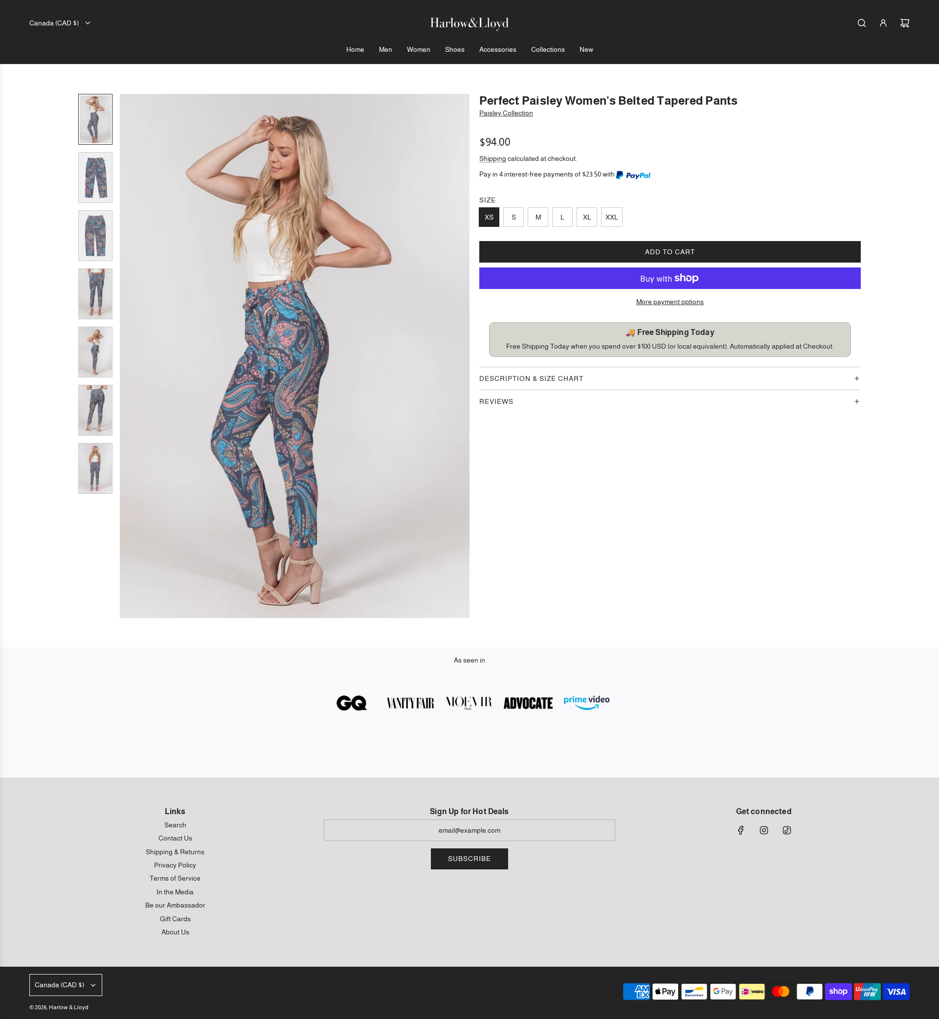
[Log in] (883, 23)
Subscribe (469, 859)
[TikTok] (787, 830)
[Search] (861, 23)
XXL (611, 217)
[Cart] (905, 23)
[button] (127, 356)
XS (489, 217)
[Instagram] (764, 830)
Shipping (492, 158)
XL (587, 217)
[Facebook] (741, 830)
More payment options (670, 302)
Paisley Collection (506, 113)
